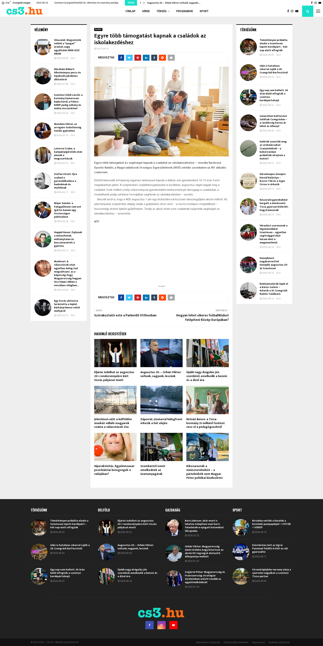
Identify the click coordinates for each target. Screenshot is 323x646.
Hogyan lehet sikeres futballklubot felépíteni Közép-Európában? (202, 318)
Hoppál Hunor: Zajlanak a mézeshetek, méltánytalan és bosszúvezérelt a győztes (68, 239)
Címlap (130, 11)
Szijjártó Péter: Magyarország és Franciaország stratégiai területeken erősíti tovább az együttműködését (205, 577)
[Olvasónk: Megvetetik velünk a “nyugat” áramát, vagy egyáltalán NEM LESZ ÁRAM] (42, 46)
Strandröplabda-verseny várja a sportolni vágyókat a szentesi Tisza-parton (271, 572)
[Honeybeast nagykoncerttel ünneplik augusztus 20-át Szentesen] (248, 264)
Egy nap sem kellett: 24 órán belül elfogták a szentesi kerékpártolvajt (274, 95)
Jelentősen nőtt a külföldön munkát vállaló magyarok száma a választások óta (113, 423)
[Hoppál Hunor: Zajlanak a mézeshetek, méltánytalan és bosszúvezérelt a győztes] (42, 239)
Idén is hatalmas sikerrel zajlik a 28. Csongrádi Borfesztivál (274, 69)
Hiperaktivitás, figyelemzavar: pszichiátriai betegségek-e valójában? (114, 470)
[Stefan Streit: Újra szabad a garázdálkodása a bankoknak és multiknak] (42, 180)
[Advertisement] (161, 260)
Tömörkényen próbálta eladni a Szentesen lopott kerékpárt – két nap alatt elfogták (273, 45)
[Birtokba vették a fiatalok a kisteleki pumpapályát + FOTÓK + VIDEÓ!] (241, 527)
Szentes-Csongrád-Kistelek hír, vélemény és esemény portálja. (86, 2)
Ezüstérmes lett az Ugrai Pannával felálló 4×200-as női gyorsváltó (270, 548)
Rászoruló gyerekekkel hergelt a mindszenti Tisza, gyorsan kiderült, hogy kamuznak (274, 205)
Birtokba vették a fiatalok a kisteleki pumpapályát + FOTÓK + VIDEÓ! (271, 524)
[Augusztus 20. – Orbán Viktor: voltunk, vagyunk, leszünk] (106, 552)
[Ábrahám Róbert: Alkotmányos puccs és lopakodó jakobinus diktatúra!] (42, 76)
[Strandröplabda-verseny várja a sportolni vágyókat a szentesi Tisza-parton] (241, 576)
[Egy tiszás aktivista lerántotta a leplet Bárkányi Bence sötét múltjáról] (42, 307)
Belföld (98, 29)
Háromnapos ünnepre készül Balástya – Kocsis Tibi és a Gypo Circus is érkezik (273, 179)
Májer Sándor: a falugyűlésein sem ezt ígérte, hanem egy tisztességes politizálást (67, 210)
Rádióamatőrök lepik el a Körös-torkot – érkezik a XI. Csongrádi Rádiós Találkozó (274, 289)
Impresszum (258, 642)
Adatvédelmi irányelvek (208, 642)
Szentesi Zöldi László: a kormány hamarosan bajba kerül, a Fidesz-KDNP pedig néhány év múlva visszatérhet (68, 102)
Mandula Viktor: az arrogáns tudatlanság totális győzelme (67, 127)
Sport (204, 11)
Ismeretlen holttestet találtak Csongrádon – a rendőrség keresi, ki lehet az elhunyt (273, 121)
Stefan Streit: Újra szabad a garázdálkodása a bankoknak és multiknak (65, 181)
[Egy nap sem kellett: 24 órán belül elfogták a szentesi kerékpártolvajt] (248, 97)
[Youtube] (297, 11)
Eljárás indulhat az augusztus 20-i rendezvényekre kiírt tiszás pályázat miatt (114, 376)
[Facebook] (289, 11)
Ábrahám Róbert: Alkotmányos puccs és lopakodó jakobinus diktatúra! (67, 74)
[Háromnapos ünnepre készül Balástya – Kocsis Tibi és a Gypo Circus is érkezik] (248, 180)
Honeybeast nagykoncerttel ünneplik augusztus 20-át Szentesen (274, 263)
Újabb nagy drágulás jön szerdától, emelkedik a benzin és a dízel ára (206, 376)
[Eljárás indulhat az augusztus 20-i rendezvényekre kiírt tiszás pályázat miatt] (106, 527)
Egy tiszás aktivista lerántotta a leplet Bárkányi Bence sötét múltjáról (67, 306)
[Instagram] (293, 11)
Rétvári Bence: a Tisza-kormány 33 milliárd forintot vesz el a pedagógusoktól (205, 423)
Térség (161, 11)
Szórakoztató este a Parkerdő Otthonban (125, 315)
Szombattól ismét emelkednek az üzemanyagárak (152, 470)
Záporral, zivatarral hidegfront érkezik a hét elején (161, 421)
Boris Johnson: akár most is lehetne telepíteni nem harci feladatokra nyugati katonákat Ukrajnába (204, 526)
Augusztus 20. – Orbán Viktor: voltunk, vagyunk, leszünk (160, 374)
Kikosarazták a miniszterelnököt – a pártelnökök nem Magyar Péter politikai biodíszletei (204, 472)
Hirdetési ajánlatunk (279, 642)
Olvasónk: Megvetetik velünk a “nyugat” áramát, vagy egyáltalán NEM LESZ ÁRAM (67, 47)
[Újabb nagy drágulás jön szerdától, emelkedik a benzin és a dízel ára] (106, 576)
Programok (184, 11)
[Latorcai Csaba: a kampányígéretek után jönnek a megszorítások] (42, 155)
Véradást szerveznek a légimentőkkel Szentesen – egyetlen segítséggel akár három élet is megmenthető (273, 234)
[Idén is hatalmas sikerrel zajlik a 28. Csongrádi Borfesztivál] (248, 72)
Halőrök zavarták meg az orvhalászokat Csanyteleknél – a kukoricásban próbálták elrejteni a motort (273, 150)
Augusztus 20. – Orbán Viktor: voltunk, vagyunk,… (173, 3)
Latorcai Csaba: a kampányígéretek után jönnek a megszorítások (68, 153)
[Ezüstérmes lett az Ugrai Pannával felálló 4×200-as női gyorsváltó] (241, 552)
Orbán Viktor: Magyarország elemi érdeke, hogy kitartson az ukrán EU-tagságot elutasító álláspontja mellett (204, 551)
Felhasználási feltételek (236, 642)
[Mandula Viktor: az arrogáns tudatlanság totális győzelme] (42, 130)
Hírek (146, 11)
